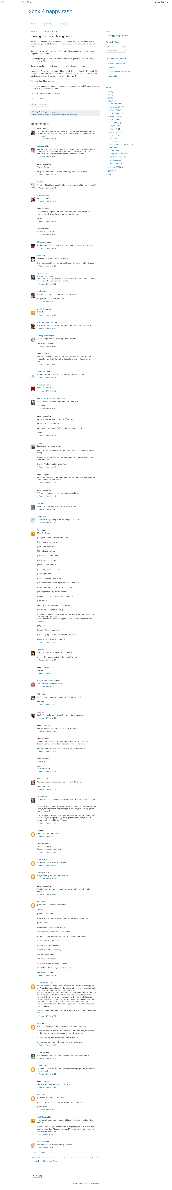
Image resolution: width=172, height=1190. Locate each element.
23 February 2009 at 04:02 (46, 391)
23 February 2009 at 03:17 (46, 346)
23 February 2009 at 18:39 (46, 705)
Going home (114, 147)
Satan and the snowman (116, 63)
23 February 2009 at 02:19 (46, 315)
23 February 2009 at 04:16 (46, 409)
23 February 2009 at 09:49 (46, 467)
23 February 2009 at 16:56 (46, 523)
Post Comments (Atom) (48, 1161)
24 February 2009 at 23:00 (46, 1045)
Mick (38, 694)
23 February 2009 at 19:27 (46, 731)
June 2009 (114, 123)
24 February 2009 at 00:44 (46, 865)
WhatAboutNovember (45, 322)
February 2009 (115, 135)
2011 (110, 95)
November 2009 (116, 107)
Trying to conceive (43, 114)
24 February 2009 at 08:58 (46, 976)
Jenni (39, 291)
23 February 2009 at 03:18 (46, 364)
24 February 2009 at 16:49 (46, 1016)
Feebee (39, 1066)
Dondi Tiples (41, 1117)
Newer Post (35, 1157)
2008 (110, 171)
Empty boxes (114, 141)
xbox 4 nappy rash (50, 11)
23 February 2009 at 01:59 (46, 302)
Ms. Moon (40, 273)
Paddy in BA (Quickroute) (46, 681)
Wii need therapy (116, 163)
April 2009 (114, 129)
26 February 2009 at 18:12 (46, 1087)
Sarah (39, 255)
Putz (38, 503)
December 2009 (116, 104)
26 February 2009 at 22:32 (46, 1110)
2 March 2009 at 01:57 (45, 1134)
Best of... (49, 24)
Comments (113, 51)
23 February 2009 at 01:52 (46, 284)
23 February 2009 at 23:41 (46, 852)
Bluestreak (41, 1142)
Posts (111, 47)
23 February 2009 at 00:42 (46, 221)
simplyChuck (42, 371)
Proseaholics (42, 385)
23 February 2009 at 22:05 (46, 823)
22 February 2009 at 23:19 (46, 157)
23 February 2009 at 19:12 (46, 718)
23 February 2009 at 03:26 (46, 378)
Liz (38, 712)
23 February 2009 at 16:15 (46, 509)
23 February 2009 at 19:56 (46, 752)
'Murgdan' (40, 146)
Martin (39, 530)
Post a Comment (40, 1152)
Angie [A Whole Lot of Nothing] (48, 398)
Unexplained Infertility (56, 114)
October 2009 (115, 110)
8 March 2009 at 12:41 (45, 1148)
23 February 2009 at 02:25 (46, 328)
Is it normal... (112, 68)
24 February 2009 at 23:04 (46, 1058)
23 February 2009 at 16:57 (46, 642)
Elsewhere (60, 24)
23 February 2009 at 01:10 (46, 266)
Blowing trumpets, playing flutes (121, 144)
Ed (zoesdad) (41, 242)
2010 (110, 98)
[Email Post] (53, 112)
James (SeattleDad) (44, 336)
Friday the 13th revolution (119, 154)
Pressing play (112, 76)
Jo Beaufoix (41, 1052)
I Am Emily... (41, 309)
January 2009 (115, 167)
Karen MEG (41, 649)
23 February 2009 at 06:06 (46, 436)
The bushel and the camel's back (119, 72)
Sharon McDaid (42, 983)
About (41, 24)
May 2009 (113, 126)
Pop (109, 80)
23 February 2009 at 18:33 (46, 687)
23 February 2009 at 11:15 (46, 496)
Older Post (95, 1157)
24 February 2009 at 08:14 (46, 894)
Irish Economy (89, 51)
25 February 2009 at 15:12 (46, 1074)
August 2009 (114, 116)
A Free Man (41, 873)
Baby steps (114, 138)
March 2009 (114, 132)
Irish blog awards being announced (72, 44)
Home (33, 24)
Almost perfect (115, 151)
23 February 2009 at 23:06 (46, 836)
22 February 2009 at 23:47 (46, 201)
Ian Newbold (41, 195)
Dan (38, 182)
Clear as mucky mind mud (119, 157)
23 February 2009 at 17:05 (46, 673)
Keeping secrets (115, 160)
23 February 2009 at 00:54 (46, 248)
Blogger (96, 1183)
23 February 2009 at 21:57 (46, 789)
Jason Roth (41, 859)
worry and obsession (71, 114)
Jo (37, 443)
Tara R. (39, 128)
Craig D (39, 517)
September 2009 (116, 113)
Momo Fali (40, 779)
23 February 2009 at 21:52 (46, 772)
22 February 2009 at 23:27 (46, 175)
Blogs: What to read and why (82, 74)
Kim (38, 830)
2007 (110, 174)
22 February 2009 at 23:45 (46, 188)
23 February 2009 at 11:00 (46, 483)
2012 (110, 92)
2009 (110, 101)
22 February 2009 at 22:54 (46, 139)
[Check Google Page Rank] (37, 1177)
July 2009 (113, 120)
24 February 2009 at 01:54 (46, 879)
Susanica (40, 797)
